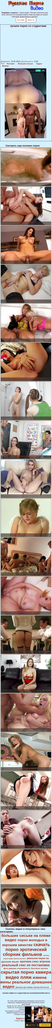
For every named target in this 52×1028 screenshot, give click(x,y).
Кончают (11, 64)
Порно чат (31, 20)
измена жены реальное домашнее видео (26, 982)
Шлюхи (5, 66)
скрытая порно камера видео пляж (26, 975)
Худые (39, 64)
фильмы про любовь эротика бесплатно (32, 987)
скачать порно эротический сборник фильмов (26, 949)
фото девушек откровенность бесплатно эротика (26, 968)
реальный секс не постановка (26, 965)
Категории (20, 20)
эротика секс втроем (35, 961)
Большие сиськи (25, 64)
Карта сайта (22, 1018)
